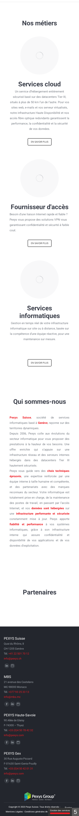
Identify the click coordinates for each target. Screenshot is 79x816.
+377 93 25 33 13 (18, 691)
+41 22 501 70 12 (18, 653)
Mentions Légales (14, 811)
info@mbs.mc (12, 696)
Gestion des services (60, 810)
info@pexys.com (14, 735)
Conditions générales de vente (39, 811)
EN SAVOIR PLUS (39, 142)
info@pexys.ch (12, 658)
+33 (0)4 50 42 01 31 (20, 768)
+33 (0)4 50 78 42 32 (20, 730)
